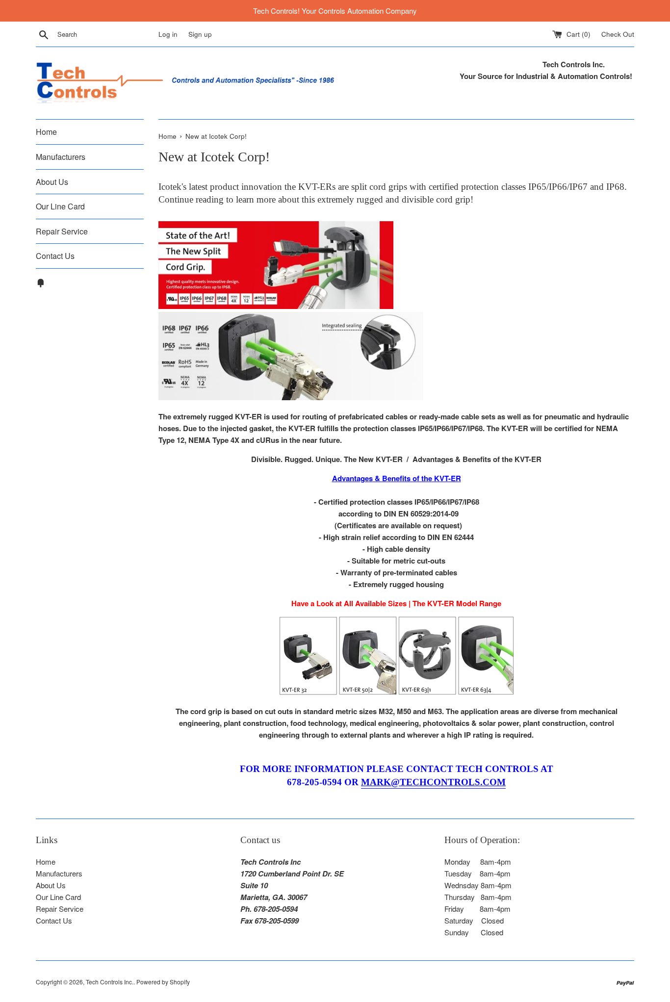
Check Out (617, 34)
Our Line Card (60, 206)
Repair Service (62, 231)
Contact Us (55, 255)
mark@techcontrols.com (433, 782)
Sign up (200, 34)
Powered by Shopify (163, 981)
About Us (52, 181)
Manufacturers (60, 156)
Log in (168, 34)
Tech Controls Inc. (109, 981)
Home (46, 131)
